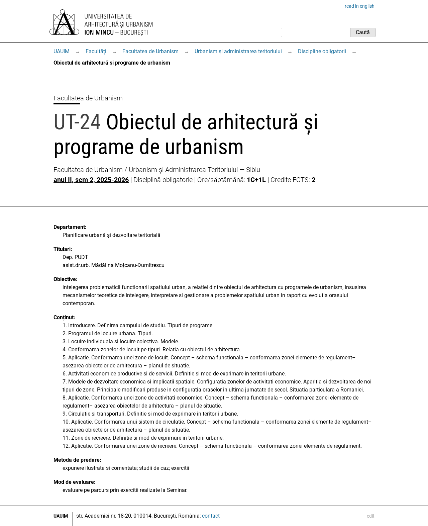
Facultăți (96, 51)
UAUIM (62, 51)
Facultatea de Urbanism (150, 51)
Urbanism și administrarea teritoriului (238, 51)
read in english (359, 6)
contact (211, 516)
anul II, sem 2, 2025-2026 (91, 180)
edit (370, 516)
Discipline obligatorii (322, 51)
